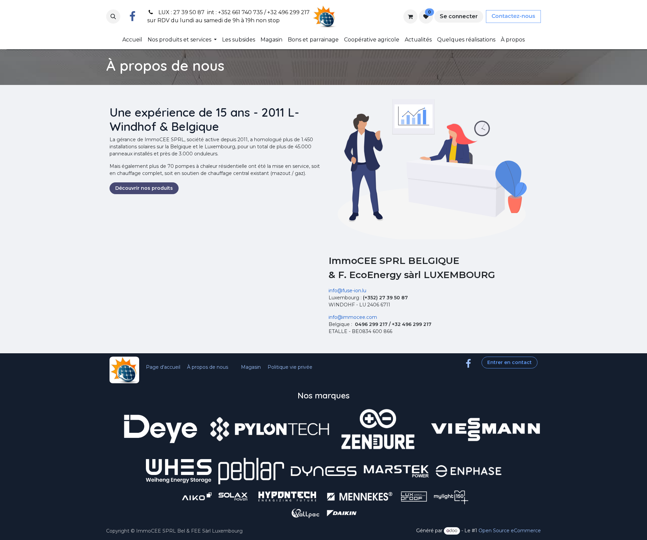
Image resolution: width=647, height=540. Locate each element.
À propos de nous (207, 367)
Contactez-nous (513, 16)
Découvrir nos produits (144, 188)
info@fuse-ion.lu (347, 291)
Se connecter (459, 16)
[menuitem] (132, 40)
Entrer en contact (509, 362)
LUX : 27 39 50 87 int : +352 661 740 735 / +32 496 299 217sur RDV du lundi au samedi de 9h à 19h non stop (228, 16)
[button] (113, 16)
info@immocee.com (353, 317)
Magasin (251, 367)
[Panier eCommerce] (410, 16)
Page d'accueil (163, 367)
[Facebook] (132, 16)
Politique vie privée (290, 367)
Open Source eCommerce (510, 531)
